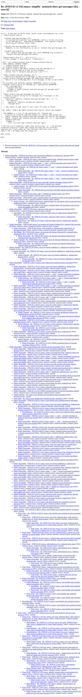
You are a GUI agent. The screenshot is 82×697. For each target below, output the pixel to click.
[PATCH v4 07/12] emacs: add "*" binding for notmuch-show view (54, 437)
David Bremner (17, 21)
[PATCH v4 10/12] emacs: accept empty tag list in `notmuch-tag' (53, 448)
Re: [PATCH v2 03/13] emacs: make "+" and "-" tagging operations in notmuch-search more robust (48, 283)
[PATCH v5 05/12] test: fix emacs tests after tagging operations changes (51, 479)
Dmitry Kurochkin (29, 21)
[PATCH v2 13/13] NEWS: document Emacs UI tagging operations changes (53, 335)
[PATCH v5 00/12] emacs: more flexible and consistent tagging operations (48, 460)
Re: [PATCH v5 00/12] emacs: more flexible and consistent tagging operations (52, 509)
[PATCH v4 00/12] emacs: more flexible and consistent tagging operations (52, 400)
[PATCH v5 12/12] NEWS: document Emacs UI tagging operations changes (53, 506)
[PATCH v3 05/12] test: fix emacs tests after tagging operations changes (51, 364)
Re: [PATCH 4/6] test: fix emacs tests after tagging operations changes (50, 186)
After (27, 2)
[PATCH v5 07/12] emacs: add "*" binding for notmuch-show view (50, 486)
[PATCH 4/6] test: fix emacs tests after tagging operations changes (45, 182)
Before (51, 2)
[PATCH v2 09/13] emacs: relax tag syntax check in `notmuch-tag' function (52, 305)
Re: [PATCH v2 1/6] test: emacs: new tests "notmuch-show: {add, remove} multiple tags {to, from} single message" (52, 623)
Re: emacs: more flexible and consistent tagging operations (46, 395)
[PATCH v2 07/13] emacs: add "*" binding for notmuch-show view (50, 297)
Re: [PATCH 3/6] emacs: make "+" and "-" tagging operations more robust (52, 167)
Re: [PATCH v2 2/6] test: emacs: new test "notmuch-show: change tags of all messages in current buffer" (52, 642)
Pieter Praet (7, 21)
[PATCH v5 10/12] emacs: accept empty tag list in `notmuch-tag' (49, 498)
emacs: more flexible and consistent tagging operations (41, 347)
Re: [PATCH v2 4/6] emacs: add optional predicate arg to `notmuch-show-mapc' (53, 665)
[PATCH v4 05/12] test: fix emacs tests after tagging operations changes (56, 427)
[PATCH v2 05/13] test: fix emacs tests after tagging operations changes (51, 289)
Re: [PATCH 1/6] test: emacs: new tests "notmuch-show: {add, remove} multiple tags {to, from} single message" (52, 524)
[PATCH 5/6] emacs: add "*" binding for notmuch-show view (44, 194)
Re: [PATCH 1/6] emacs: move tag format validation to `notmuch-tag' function (48, 247)
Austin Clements (19, 175)
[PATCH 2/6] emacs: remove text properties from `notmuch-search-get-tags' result (50, 159)
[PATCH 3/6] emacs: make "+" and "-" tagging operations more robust (47, 163)
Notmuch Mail (9, 25)
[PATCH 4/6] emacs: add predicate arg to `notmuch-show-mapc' (54, 544)
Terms (3, 2)
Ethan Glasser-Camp (33, 641)
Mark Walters (10, 28)
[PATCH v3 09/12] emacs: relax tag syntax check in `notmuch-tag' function (52, 379)
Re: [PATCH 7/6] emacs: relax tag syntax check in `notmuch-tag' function (48, 213)
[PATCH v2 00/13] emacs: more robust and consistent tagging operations (48, 263)
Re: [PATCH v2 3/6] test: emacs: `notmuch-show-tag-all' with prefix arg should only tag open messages (53, 654)
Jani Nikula (17, 213)
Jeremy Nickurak (19, 167)
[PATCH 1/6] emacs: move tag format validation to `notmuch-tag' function (44, 155)
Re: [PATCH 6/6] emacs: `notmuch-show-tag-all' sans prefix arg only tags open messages (54, 575)
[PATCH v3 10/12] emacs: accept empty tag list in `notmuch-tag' (49, 383)
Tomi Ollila (17, 398)
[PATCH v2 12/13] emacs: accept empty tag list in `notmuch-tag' (49, 331)
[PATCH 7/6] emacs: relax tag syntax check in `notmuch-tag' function (46, 209)
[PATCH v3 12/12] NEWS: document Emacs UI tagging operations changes (53, 391)
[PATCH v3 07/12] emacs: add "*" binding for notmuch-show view (50, 372)
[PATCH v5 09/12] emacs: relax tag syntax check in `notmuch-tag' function (52, 494)
